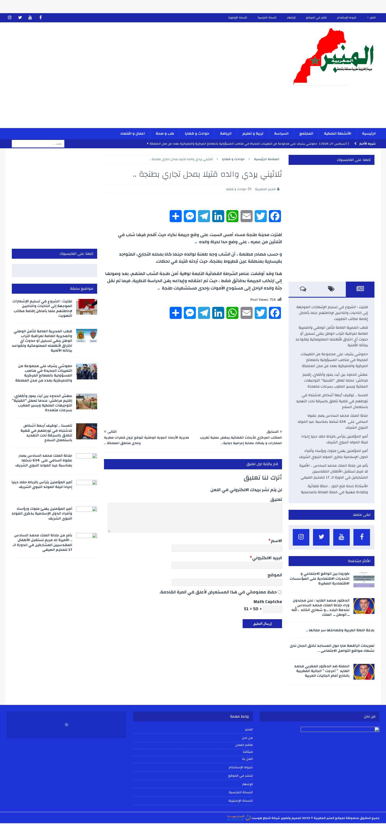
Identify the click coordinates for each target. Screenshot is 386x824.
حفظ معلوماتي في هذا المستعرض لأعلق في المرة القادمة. (218, 592)
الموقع (275, 575)
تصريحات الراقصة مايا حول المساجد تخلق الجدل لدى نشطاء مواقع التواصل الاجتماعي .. (332, 648)
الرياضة (226, 133)
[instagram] (9, 17)
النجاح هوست (261, 818)
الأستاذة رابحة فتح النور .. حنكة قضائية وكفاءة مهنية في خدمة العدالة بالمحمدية (334, 489)
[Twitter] (20, 17)
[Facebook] (40, 17)
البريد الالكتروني (267, 558)
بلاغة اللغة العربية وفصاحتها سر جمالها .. (340, 630)
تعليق (276, 499)
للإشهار (291, 17)
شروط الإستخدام (346, 17)
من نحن (247, 738)
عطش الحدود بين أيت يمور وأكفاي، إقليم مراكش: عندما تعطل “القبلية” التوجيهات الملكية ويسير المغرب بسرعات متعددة (335, 380)
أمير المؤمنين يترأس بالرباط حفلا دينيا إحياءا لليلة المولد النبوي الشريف (334, 439)
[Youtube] (30, 17)
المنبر (373, 17)
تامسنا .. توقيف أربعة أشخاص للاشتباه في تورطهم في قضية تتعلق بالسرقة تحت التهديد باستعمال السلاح (332, 401)
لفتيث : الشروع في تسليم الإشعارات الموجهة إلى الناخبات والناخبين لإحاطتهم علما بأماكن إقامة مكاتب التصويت (332, 313)
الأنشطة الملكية (337, 133)
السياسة (281, 133)
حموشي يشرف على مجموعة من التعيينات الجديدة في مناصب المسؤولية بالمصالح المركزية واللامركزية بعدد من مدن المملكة (334, 360)
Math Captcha (267, 602)
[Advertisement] (132, 78)
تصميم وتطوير (291, 818)
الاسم (276, 541)
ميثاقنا (248, 752)
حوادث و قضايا (197, 133)
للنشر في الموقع (316, 17)
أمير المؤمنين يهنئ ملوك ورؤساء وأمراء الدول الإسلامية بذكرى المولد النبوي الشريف (333, 453)
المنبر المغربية (265, 189)
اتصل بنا (247, 759)
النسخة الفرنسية (267, 17)
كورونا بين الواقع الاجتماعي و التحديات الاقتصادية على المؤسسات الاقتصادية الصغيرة (320, 578)
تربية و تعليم (252, 133)
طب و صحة (165, 133)
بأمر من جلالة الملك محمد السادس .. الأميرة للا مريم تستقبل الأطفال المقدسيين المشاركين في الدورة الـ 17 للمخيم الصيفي (333, 471)
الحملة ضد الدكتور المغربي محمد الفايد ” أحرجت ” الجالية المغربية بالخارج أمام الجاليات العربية (322, 671)
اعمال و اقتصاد (132, 133)
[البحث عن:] (38, 143)
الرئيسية (369, 133)
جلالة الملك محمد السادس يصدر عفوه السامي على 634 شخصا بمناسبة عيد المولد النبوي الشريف (333, 421)
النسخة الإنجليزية (237, 17)
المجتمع (306, 133)
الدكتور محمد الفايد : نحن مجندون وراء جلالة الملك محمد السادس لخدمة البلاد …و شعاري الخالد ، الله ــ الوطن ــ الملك (320, 607)
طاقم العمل (244, 745)
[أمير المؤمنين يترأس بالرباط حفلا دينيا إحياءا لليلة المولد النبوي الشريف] (86, 488)
